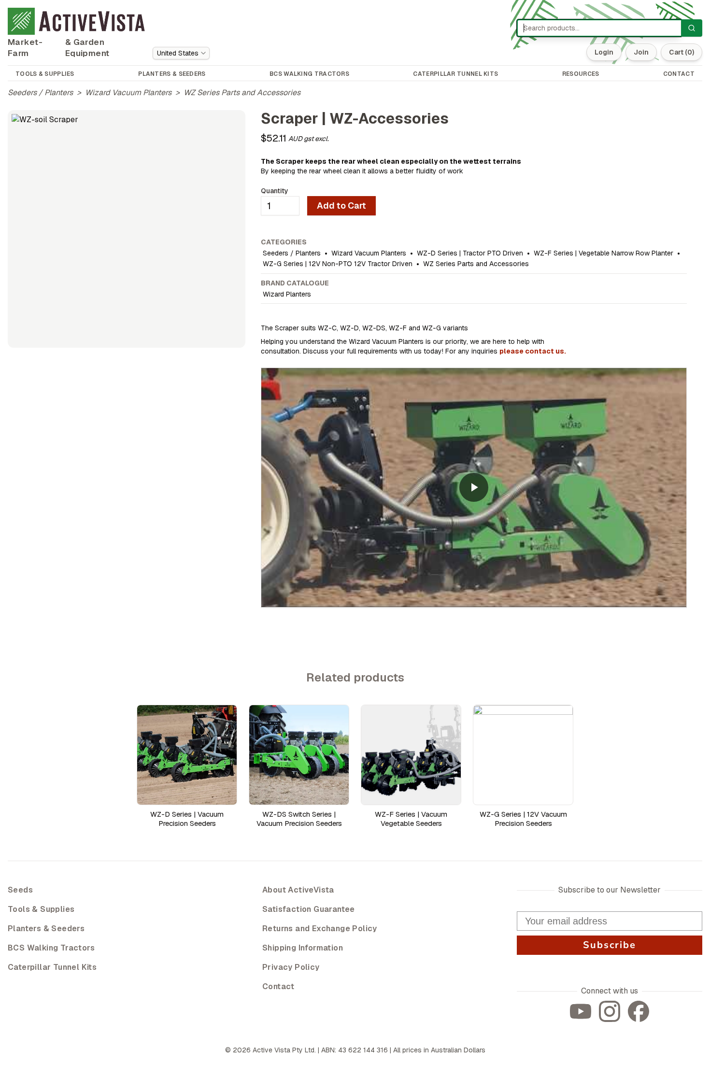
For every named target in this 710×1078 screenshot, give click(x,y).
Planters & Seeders (46, 928)
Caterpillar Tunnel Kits (52, 967)
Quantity (274, 190)
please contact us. (532, 351)
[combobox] (181, 53)
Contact (278, 986)
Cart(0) (681, 52)
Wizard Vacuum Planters (128, 92)
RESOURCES (580, 74)
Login (604, 52)
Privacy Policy (291, 967)
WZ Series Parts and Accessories (242, 92)
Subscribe (609, 944)
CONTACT (679, 74)
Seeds (20, 890)
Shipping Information (302, 948)
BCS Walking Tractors (51, 948)
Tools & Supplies (41, 909)
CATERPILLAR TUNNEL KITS (455, 74)
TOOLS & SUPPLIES (44, 74)
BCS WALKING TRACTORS (309, 74)
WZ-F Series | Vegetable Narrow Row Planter (603, 253)
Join (641, 52)
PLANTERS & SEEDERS (171, 74)
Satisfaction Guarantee (308, 909)
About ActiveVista (298, 890)
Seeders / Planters (40, 92)
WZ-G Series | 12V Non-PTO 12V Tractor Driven (337, 263)
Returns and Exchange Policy (319, 928)
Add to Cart (341, 205)
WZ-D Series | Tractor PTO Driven (470, 253)
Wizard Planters (287, 294)
